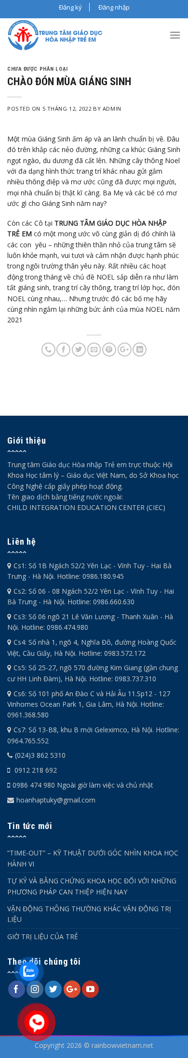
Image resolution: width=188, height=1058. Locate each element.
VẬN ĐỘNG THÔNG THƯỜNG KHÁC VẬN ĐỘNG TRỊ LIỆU (89, 914)
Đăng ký (70, 7)
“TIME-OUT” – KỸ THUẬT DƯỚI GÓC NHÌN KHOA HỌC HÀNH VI (92, 858)
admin (112, 108)
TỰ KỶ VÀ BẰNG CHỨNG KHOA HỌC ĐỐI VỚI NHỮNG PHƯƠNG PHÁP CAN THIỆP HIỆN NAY (91, 886)
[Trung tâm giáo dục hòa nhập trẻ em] (58, 35)
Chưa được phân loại (37, 69)
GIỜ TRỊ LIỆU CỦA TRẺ (42, 936)
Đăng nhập (114, 7)
